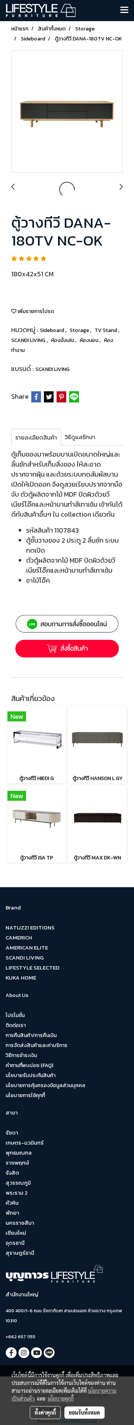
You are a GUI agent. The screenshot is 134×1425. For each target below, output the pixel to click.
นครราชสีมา (20, 1222)
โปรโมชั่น (15, 1015)
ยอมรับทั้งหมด (84, 1412)
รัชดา (12, 1132)
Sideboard (52, 330)
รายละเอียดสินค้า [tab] (36, 437)
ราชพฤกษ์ (17, 1162)
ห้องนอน (89, 340)
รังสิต (12, 1172)
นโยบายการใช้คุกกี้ (25, 1095)
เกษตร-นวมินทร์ (25, 1142)
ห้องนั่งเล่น (63, 340)
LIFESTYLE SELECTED (33, 967)
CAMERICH (19, 937)
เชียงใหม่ (16, 1232)
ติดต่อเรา (16, 1025)
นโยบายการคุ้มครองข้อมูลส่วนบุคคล (45, 1085)
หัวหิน (12, 1202)
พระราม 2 (17, 1192)
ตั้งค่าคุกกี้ (45, 1412)
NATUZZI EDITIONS (30, 927)
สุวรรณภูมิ (18, 1182)
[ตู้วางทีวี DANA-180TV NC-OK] (67, 112)
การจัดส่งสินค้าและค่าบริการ (36, 1045)
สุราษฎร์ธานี (20, 1252)
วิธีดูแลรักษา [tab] (80, 436)
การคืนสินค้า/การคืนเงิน (31, 1035)
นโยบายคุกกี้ (61, 1398)
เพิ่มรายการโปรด (35, 311)
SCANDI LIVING (29, 340)
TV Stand (106, 330)
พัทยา (12, 1212)
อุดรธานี (15, 1242)
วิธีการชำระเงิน (21, 1055)
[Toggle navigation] (124, 10)
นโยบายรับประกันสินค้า (30, 1075)
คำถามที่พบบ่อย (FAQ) (29, 1065)
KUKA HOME (21, 977)
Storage (80, 330)
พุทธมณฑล (19, 1152)
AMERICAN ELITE (27, 947)
